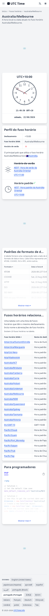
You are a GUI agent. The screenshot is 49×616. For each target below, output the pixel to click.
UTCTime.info (19, 610)
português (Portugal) (13, 595)
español (39, 585)
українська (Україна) (12, 585)
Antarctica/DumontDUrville (17, 342)
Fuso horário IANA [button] (12, 337)
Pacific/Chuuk (10, 430)
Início (4, 11)
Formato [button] (8, 267)
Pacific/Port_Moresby (14, 440)
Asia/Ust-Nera (10, 352)
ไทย (36, 605)
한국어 (37, 595)
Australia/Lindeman (13, 388)
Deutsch (28, 600)
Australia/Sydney (12, 409)
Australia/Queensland (14, 404)
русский (28, 585)
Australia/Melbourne (14, 393)
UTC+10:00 (19, 194)
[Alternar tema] (45, 3)
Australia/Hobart (12, 383)
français (17, 600)
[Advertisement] (24, 48)
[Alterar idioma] (39, 3)
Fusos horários (15, 11)
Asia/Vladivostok (12, 357)
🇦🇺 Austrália (31, 155)
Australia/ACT (10, 362)
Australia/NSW (11, 399)
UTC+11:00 (19, 174)
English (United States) (21, 579)
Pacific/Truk (9, 450)
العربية (6, 590)
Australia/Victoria (12, 419)
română (7, 605)
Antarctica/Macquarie (14, 347)
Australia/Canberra (13, 373)
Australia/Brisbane (13, 368)
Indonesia (27, 605)
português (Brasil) (20, 590)
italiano (7, 600)
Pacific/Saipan (10, 445)
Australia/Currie (11, 378)
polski (16, 605)
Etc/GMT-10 (9, 425)
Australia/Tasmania (13, 414)
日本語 (28, 595)
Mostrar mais (23, 305)
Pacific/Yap (9, 456)
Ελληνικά (39, 600)
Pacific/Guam (10, 435)
